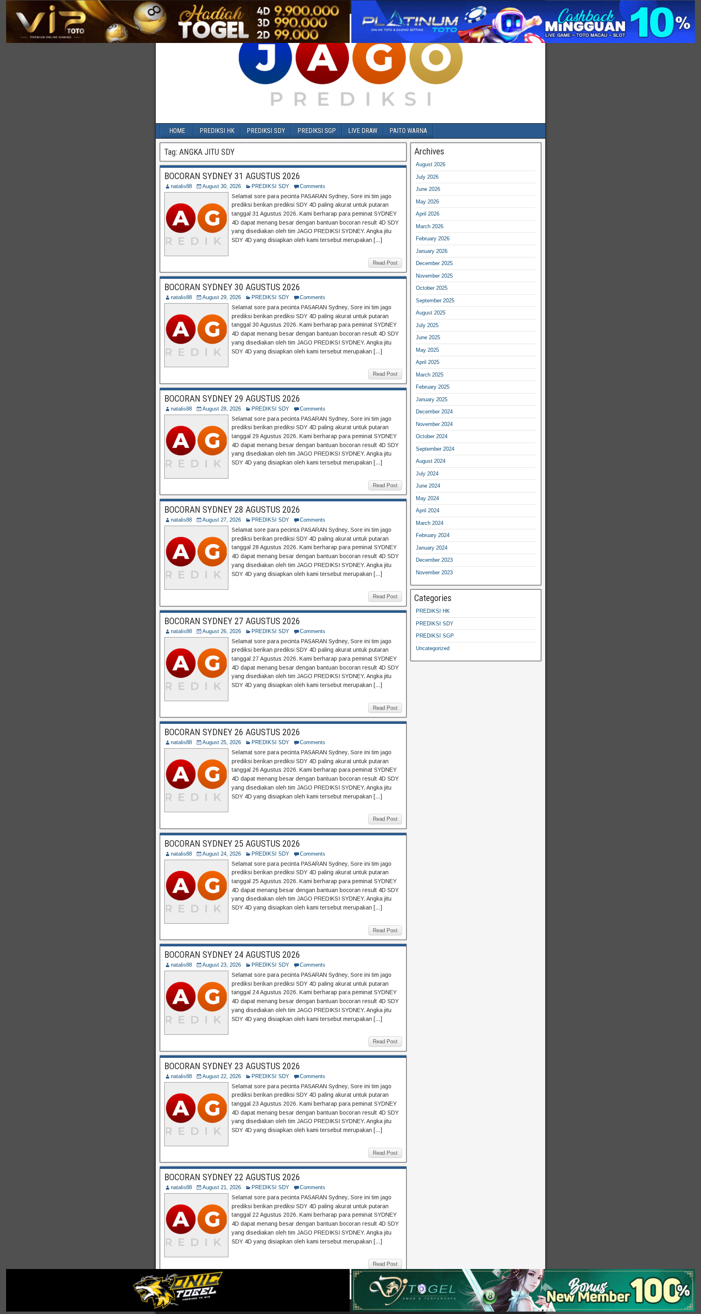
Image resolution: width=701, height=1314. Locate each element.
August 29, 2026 (221, 297)
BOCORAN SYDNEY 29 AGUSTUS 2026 (232, 399)
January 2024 (431, 548)
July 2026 (427, 177)
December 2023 (434, 560)
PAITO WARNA (408, 131)
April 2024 (427, 510)
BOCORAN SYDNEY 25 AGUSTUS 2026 (232, 844)
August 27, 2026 (221, 520)
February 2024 (432, 535)
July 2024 (427, 474)
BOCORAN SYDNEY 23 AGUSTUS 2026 (232, 1066)
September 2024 (435, 449)
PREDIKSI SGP (316, 131)
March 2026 (429, 226)
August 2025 (430, 313)
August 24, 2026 (221, 854)
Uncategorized (432, 648)
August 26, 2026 (221, 631)
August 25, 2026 (221, 742)
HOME (177, 131)
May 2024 (427, 498)
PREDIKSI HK (217, 131)
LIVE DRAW (362, 131)
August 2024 (430, 461)
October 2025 (431, 288)
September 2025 (435, 300)
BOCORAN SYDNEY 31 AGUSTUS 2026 (232, 176)
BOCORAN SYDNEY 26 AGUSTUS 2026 (232, 732)
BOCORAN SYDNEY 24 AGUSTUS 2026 (232, 955)
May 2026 (427, 202)
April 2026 (427, 214)
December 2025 (434, 263)
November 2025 (434, 276)
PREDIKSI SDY (266, 131)
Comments (312, 186)
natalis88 (181, 186)
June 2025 (428, 337)
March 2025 (429, 375)
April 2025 (427, 362)
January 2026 (431, 251)
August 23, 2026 (221, 965)
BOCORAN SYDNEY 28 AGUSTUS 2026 (232, 510)
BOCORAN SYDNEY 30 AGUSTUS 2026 (232, 287)
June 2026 (428, 189)
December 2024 (434, 412)
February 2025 (432, 387)
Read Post (385, 263)
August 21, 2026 (221, 1187)
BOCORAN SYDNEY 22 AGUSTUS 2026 (232, 1177)
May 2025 (427, 350)
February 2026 (432, 238)
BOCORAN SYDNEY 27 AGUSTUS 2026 (232, 621)
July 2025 (427, 325)
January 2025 (431, 399)
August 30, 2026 (221, 186)
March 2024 (429, 523)
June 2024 (428, 486)
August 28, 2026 (221, 409)
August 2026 (430, 164)
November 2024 (434, 424)
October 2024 (431, 436)
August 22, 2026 (221, 1076)
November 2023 (434, 572)
